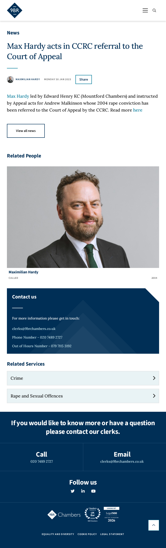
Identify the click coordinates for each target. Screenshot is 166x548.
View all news (26, 130)
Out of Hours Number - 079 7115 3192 (42, 346)
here (137, 110)
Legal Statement (112, 534)
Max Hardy (18, 96)
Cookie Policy (87, 534)
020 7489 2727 (41, 461)
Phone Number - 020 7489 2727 (37, 337)
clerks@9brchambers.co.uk (34, 328)
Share (83, 79)
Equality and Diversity (58, 534)
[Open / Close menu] (145, 10)
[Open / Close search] (154, 10)
